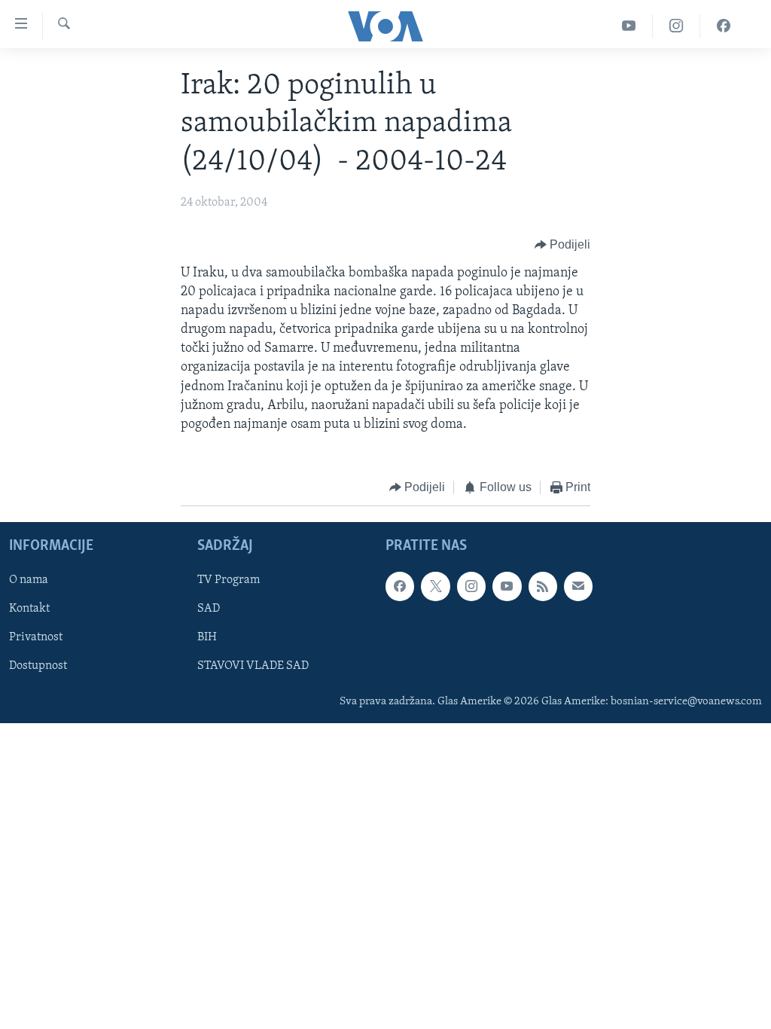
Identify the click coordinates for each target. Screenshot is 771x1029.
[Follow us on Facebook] (400, 586)
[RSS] (543, 586)
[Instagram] (676, 26)
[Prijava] (578, 586)
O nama (28, 580)
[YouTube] (629, 26)
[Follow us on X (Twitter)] (435, 586)
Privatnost (35, 637)
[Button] (563, 245)
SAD (208, 609)
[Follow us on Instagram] (471, 586)
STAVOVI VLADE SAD (253, 666)
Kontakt (29, 609)
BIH (207, 637)
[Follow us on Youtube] (506, 586)
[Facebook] (723, 26)
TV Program (228, 580)
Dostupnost (38, 666)
